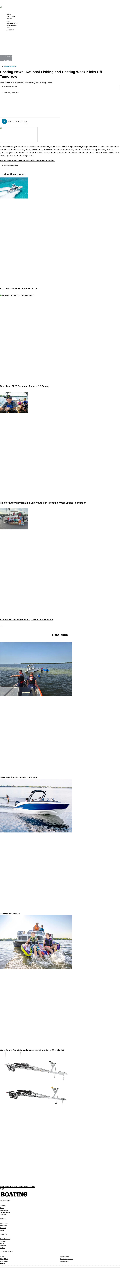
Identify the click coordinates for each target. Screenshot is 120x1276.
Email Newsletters (5, 1239)
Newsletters (11, 25)
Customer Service (5, 1212)
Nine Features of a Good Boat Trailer (17, 1186)
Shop (8, 27)
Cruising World (64, 1256)
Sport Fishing (4, 1261)
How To (9, 19)
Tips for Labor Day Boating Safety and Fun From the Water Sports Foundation (43, 502)
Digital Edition (4, 1210)
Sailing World (4, 1259)
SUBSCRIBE (9, 56)
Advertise (10, 30)
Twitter (2, 1243)
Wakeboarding (64, 1261)
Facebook (2, 1241)
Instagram (3, 1245)
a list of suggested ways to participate (78, 146)
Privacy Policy (4, 1223)
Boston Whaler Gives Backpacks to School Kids (26, 619)
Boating (2, 1256)
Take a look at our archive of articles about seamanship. (27, 160)
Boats (9, 14)
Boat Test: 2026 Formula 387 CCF (18, 288)
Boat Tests (11, 16)
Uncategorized (10, 66)
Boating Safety (12, 23)
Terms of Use (3, 1225)
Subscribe (3, 1205)
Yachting (2, 1263)
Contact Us (3, 1228)
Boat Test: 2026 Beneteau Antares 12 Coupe (24, 386)
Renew (2, 1208)
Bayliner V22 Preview (10, 914)
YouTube (2, 1248)
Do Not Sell (3, 1214)
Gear (8, 21)
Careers (2, 1230)
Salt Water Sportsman (66, 1259)
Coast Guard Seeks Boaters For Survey (18, 777)
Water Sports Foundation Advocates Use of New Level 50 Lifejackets (32, 1050)
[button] (60, 98)
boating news (13, 165)
